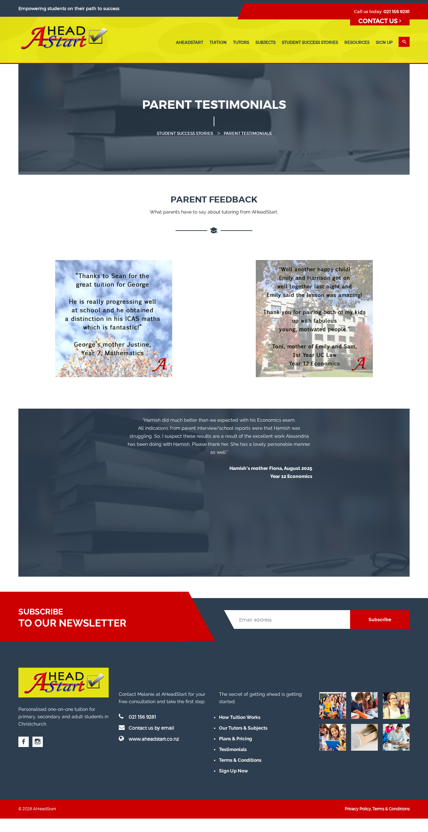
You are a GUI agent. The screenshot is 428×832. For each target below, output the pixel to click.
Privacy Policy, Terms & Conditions (377, 808)
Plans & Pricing (235, 738)
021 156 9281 (397, 11)
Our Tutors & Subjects (243, 728)
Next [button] (326, 471)
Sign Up (384, 42)
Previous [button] (111, 471)
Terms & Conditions (240, 760)
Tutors (241, 42)
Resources (356, 42)
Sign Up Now (233, 770)
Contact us (378, 21)
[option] (219, 448)
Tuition (218, 42)
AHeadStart (189, 42)
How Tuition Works (239, 717)
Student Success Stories (310, 42)
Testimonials (233, 749)
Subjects (265, 42)
